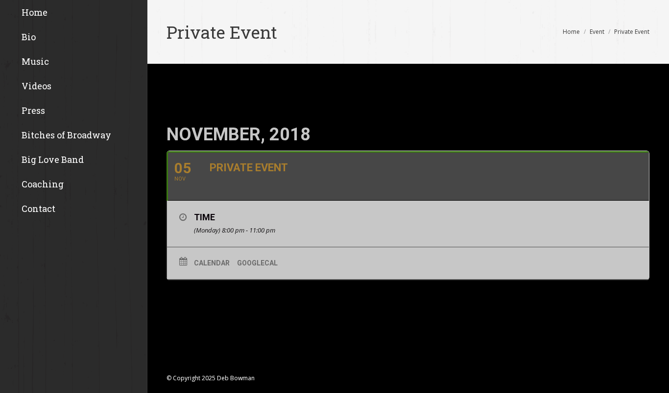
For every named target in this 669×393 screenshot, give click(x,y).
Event (597, 31)
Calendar (212, 263)
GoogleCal (257, 263)
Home (571, 31)
